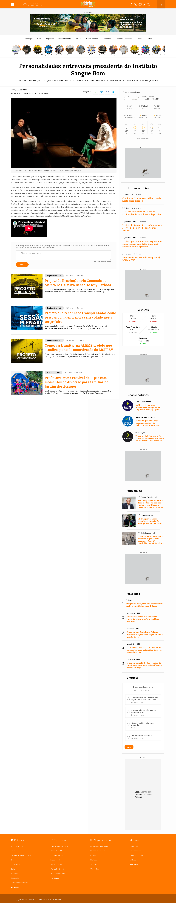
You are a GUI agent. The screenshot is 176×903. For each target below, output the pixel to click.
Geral (39, 39)
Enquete (133, 677)
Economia (107, 39)
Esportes (50, 39)
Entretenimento (64, 39)
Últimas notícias (138, 188)
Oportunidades (92, 39)
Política (79, 39)
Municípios (134, 490)
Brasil (150, 39)
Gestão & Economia (124, 39)
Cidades (140, 39)
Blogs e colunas (138, 395)
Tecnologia (28, 39)
